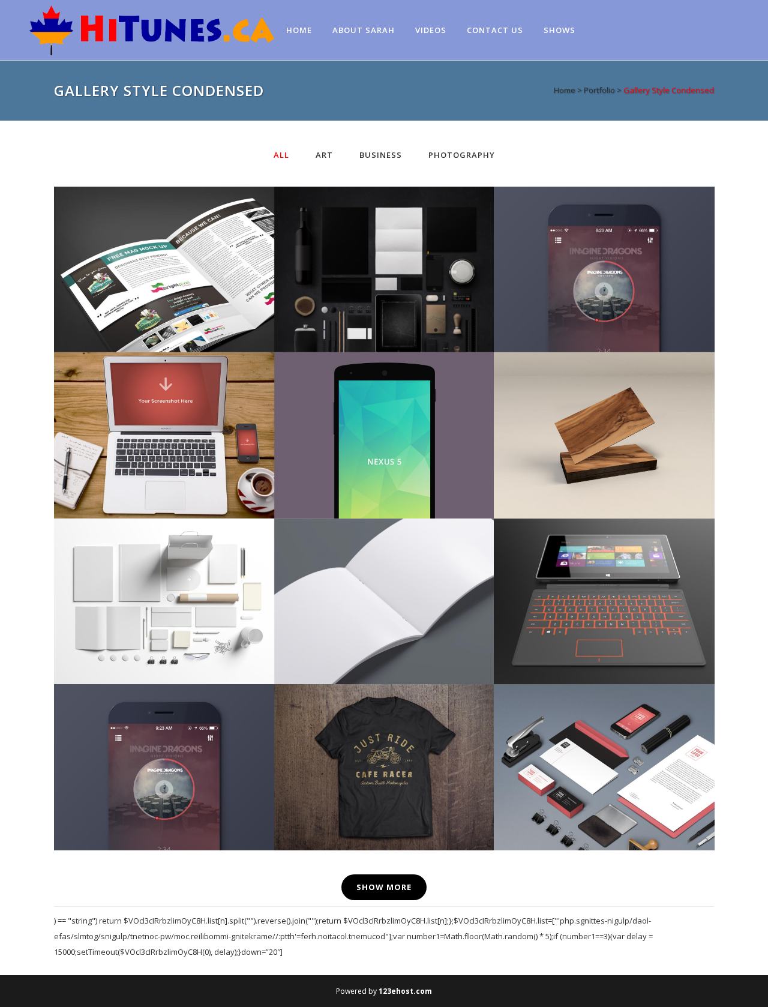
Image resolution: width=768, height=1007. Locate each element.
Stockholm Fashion (164, 240)
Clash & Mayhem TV (604, 738)
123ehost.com (405, 991)
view (190, 294)
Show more (384, 887)
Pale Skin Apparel (384, 738)
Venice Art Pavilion (603, 240)
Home (564, 90)
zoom (140, 294)
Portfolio (599, 90)
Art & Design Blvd (603, 406)
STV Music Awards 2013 (164, 738)
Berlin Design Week (384, 240)
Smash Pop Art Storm (383, 572)
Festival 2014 (164, 572)
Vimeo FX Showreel (164, 406)
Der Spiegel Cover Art (384, 406)
